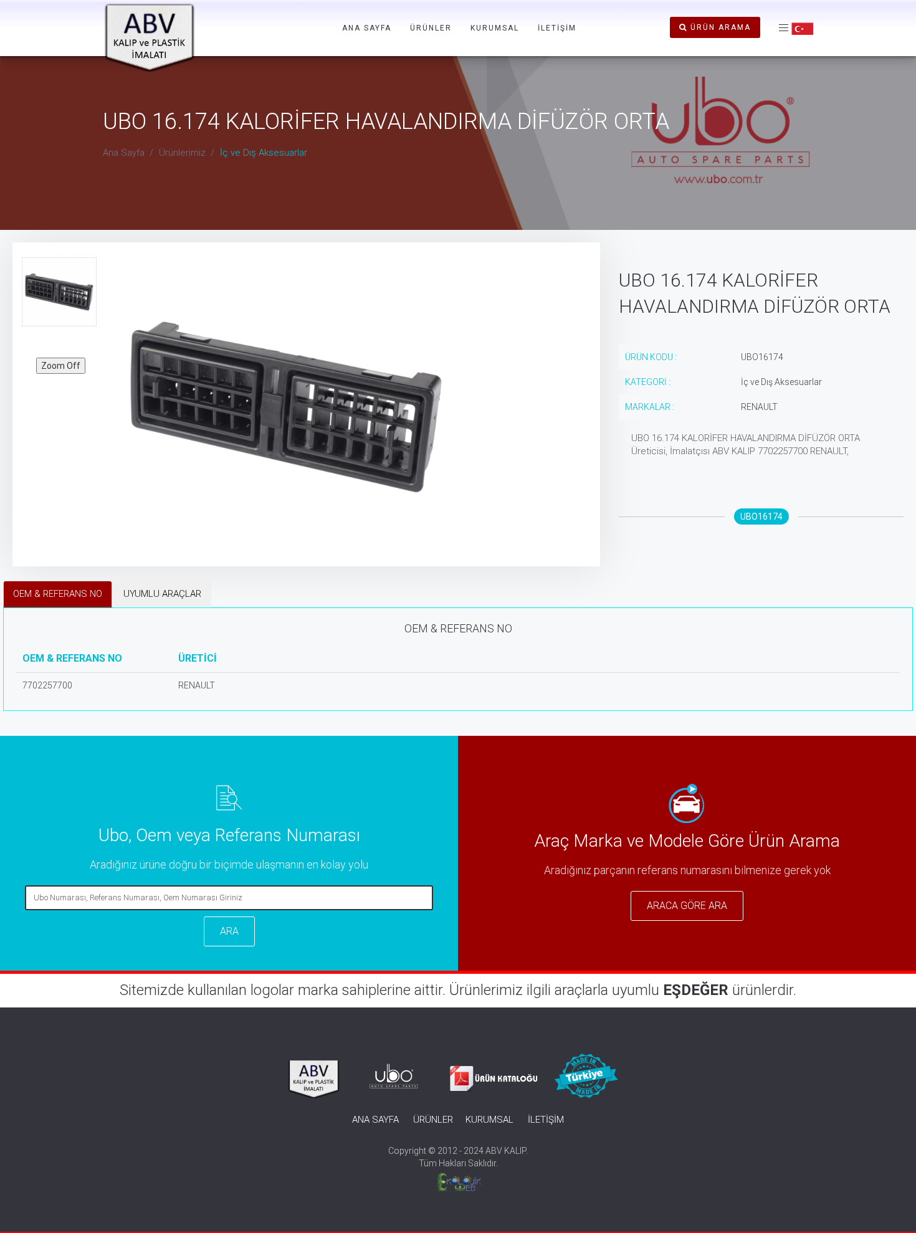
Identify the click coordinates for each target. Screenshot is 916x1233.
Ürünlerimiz (182, 152)
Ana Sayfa (124, 152)
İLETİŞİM (557, 28)
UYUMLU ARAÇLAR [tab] (162, 593)
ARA (229, 931)
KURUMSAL (494, 28)
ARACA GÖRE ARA (687, 906)
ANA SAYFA (366, 28)
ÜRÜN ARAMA (719, 27)
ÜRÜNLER (431, 28)
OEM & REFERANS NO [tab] (57, 593)
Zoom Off (60, 366)
